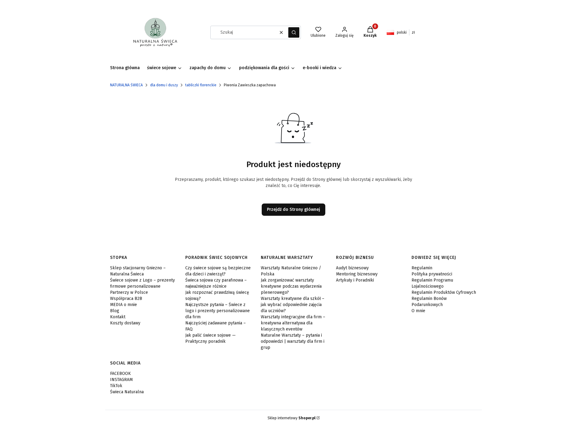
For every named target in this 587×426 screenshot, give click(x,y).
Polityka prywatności (432, 274)
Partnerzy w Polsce (129, 292)
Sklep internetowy (292, 418)
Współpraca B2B (126, 298)
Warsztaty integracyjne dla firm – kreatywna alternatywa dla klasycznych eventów (293, 323)
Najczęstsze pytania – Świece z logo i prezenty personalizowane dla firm (217, 311)
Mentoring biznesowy (357, 274)
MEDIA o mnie (123, 304)
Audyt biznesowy (352, 268)
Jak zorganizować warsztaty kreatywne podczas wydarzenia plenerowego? (291, 286)
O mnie (418, 310)
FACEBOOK (120, 373)
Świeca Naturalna (127, 391)
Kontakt (117, 317)
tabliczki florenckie (200, 85)
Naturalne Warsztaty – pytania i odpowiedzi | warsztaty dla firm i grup (292, 341)
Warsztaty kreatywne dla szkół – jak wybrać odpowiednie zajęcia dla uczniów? (292, 304)
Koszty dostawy (125, 323)
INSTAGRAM (121, 379)
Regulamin (422, 268)
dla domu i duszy (164, 85)
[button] (293, 32)
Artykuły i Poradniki (355, 280)
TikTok (116, 385)
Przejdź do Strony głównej (293, 209)
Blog (114, 310)
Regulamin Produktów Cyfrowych (444, 292)
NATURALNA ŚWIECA (126, 85)
